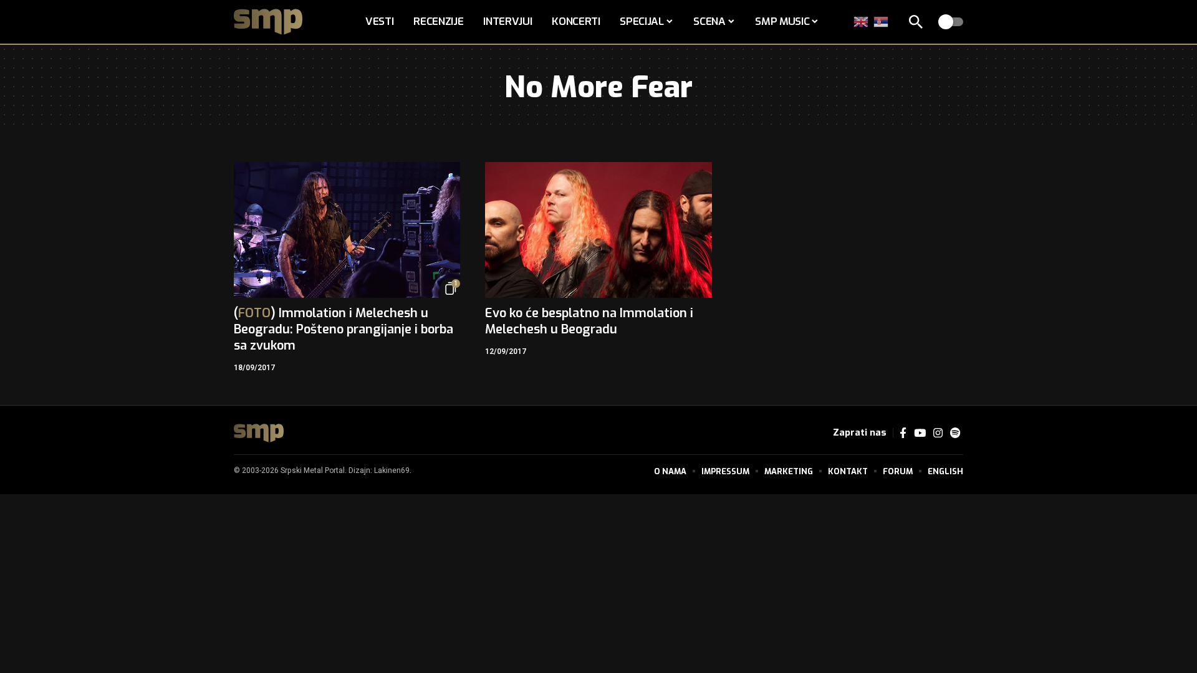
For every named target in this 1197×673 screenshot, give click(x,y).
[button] (916, 22)
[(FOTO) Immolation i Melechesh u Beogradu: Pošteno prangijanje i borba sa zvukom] (347, 230)
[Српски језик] (881, 21)
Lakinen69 (392, 470)
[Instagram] (938, 433)
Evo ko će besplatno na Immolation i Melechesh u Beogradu (589, 321)
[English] (861, 21)
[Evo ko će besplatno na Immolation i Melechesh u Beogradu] (598, 230)
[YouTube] (920, 433)
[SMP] (259, 433)
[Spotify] (955, 433)
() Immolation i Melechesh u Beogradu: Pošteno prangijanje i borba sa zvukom (343, 329)
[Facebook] (903, 433)
